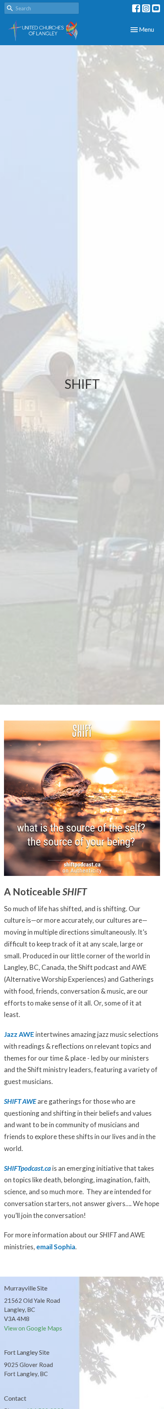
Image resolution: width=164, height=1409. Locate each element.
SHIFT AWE (20, 1101)
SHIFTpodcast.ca (27, 1168)
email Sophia (55, 1247)
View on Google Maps (33, 1328)
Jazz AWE (19, 1034)
